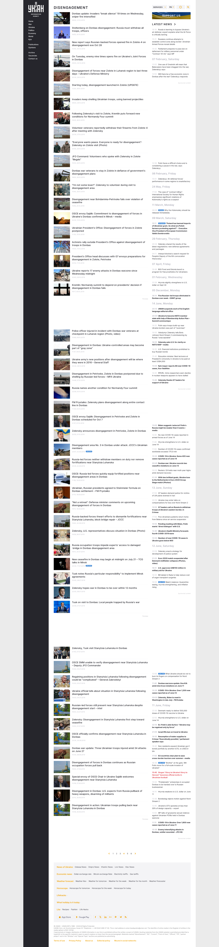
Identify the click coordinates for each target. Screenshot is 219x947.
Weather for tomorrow (98, 881)
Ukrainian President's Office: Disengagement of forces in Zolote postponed (107, 229)
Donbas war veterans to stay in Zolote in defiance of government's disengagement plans (108, 172)
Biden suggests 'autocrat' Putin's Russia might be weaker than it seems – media (169, 427)
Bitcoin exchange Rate (103, 874)
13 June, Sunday (162, 487)
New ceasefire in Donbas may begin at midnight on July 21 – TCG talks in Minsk (107, 561)
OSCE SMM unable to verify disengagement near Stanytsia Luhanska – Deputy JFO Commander (110, 664)
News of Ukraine (65, 867)
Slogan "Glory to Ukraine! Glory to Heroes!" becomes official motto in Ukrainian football (169, 775)
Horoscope (62, 888)
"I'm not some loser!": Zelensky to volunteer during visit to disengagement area (104, 186)
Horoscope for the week (102, 888)
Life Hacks (84, 909)
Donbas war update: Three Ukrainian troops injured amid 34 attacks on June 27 (109, 749)
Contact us (33, 59)
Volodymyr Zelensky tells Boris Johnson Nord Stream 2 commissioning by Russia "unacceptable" (169, 335)
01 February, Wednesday (167, 277)
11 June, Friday (161, 705)
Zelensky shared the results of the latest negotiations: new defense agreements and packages (170, 246)
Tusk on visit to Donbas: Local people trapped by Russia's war (106, 602)
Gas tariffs (134, 874)
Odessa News (80, 867)
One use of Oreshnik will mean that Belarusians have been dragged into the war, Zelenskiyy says (170, 67)
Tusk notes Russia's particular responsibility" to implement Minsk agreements (107, 575)
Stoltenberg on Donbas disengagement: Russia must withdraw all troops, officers (108, 29)
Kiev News (129, 867)
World (30, 36)
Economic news (64, 874)
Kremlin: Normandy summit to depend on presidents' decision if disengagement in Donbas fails (107, 286)
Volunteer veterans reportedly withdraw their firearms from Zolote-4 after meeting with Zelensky (110, 129)
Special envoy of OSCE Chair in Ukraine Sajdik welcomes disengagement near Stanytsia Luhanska (103, 778)
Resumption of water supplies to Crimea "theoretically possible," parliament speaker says (170, 739)
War (30, 24)
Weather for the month (138, 881)
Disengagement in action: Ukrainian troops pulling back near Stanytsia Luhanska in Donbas (105, 807)
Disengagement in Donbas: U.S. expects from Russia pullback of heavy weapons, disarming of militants (107, 792)
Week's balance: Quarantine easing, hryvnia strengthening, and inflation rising (170, 584)
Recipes (65, 909)
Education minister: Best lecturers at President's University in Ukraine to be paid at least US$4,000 (171, 358)
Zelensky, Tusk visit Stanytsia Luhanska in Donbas (99, 648)
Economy (32, 33)
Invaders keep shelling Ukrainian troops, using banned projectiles (107, 99)
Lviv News (119, 867)
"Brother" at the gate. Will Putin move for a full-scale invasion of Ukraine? (169, 765)
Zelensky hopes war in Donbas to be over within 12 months (104, 588)
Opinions (32, 48)
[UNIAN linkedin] (105, 917)
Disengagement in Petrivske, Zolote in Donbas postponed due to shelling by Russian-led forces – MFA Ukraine (107, 375)
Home (30, 21)
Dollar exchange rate (82, 874)
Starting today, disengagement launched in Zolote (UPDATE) (105, 85)
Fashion (74, 909)
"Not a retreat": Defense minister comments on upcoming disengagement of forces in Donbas (103, 504)
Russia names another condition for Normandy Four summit (104, 388)
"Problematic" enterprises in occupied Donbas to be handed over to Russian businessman (170, 784)
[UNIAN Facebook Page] (95, 917)
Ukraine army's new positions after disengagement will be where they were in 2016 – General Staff (107, 361)
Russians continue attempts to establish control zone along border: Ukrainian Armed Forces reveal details (171, 41)
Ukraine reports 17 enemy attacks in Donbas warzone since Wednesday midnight (104, 272)
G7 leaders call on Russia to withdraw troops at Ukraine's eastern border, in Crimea (171, 509)
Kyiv (30, 39)
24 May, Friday (161, 186)
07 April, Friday (161, 264)
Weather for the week (117, 881)
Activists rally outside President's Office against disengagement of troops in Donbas (108, 243)
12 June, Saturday (163, 545)
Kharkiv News (107, 867)
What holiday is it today (68, 902)
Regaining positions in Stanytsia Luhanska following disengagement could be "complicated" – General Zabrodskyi (109, 678)
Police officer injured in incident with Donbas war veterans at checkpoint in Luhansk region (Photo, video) (105, 332)
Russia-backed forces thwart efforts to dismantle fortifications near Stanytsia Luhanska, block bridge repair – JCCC (109, 518)
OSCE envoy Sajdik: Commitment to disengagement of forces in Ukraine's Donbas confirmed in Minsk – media (107, 215)
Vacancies (32, 56)
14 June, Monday (162, 303)
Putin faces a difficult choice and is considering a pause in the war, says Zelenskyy (169, 165)
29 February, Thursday (166, 238)
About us (89, 941)
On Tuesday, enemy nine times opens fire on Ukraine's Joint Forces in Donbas (109, 58)
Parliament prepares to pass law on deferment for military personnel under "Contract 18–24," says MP (169, 51)
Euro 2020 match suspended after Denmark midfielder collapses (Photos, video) (170, 560)
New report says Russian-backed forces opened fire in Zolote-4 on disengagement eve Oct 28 (109, 44)
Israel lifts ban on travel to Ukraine (173, 732)
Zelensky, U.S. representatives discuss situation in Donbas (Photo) (108, 530)
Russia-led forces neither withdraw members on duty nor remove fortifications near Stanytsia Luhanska (108, 461)
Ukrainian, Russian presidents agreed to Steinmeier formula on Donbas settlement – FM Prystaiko (106, 489)
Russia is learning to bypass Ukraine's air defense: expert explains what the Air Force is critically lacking (171, 32)
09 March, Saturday (164, 218)
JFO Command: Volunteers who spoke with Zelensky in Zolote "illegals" (106, 158)
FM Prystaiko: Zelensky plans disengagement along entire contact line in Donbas (108, 404)
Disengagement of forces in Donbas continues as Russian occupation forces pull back (103, 764)
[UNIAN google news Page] (110, 917)
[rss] (126, 917)
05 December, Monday (166, 290)
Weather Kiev (81, 881)
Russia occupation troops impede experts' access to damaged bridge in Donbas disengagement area (106, 546)
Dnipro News (93, 867)
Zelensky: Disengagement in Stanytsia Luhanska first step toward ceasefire (108, 721)
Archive (31, 53)
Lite (58, 909)
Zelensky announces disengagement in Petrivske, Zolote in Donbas (109, 431)
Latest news (162, 24)
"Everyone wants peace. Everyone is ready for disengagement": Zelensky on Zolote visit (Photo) (107, 143)
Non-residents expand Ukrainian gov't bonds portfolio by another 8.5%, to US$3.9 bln (171, 748)
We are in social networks (125, 941)
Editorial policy (103, 941)
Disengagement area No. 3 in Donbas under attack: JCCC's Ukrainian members (109, 446)
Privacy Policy (75, 941)
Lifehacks (61, 895)
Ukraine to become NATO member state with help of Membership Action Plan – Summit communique (171, 318)
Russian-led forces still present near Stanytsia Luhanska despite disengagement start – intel (107, 707)
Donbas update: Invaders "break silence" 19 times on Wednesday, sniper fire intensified (108, 15)
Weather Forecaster (157, 881)
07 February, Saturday (165, 59)
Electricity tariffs (121, 874)
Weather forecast (65, 881)
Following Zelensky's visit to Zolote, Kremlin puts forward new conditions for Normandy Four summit (106, 115)
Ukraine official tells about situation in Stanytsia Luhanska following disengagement (109, 692)
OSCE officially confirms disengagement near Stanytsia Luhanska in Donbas (109, 735)
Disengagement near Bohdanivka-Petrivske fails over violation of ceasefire (107, 201)
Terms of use (59, 941)
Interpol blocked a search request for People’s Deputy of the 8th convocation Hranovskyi (170, 256)
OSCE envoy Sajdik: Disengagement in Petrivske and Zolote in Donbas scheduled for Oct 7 (106, 418)
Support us (171, 15)
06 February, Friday (164, 173)
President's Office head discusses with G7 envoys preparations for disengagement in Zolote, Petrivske (108, 258)
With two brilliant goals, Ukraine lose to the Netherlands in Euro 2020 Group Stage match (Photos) (171, 479)
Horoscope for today (122, 888)
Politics (31, 30)
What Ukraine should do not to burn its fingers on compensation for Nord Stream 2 (171, 676)
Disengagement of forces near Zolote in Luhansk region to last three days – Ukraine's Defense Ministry (109, 72)
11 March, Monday (163, 204)
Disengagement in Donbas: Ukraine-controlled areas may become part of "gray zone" (108, 347)
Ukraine (31, 27)
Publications (33, 44)
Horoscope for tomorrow (80, 888)
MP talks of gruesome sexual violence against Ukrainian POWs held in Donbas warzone (170, 815)
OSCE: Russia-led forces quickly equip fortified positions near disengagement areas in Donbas (106, 475)
